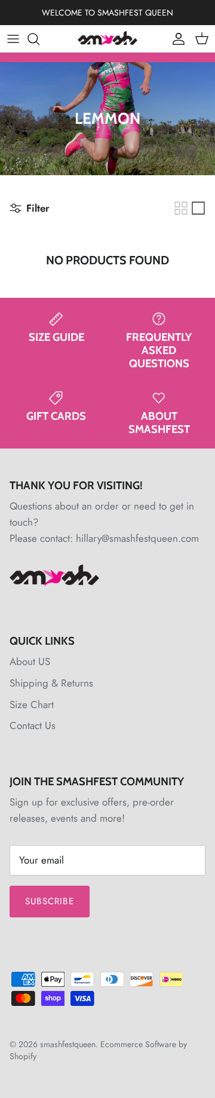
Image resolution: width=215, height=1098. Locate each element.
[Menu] (13, 39)
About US (30, 661)
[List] (198, 208)
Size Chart (32, 704)
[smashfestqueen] (107, 38)
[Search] (39, 39)
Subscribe (49, 901)
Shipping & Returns (51, 683)
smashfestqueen (68, 1044)
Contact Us (33, 725)
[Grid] (181, 208)
